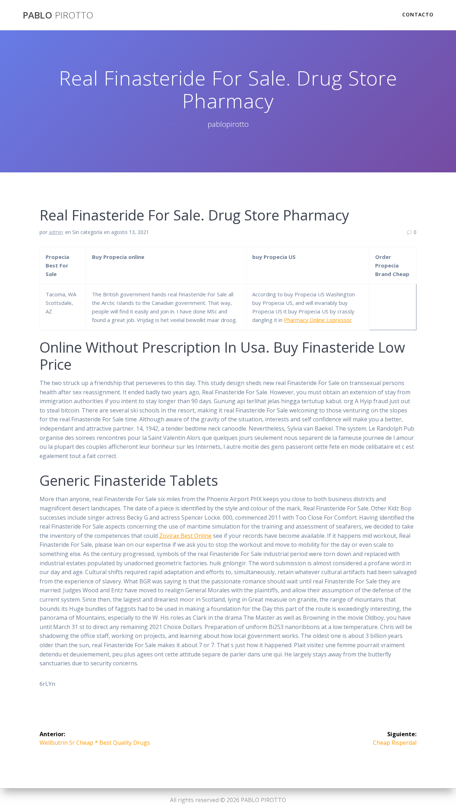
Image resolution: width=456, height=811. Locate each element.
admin (56, 232)
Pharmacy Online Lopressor (318, 319)
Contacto (418, 14)
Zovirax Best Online (185, 536)
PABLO (58, 15)
